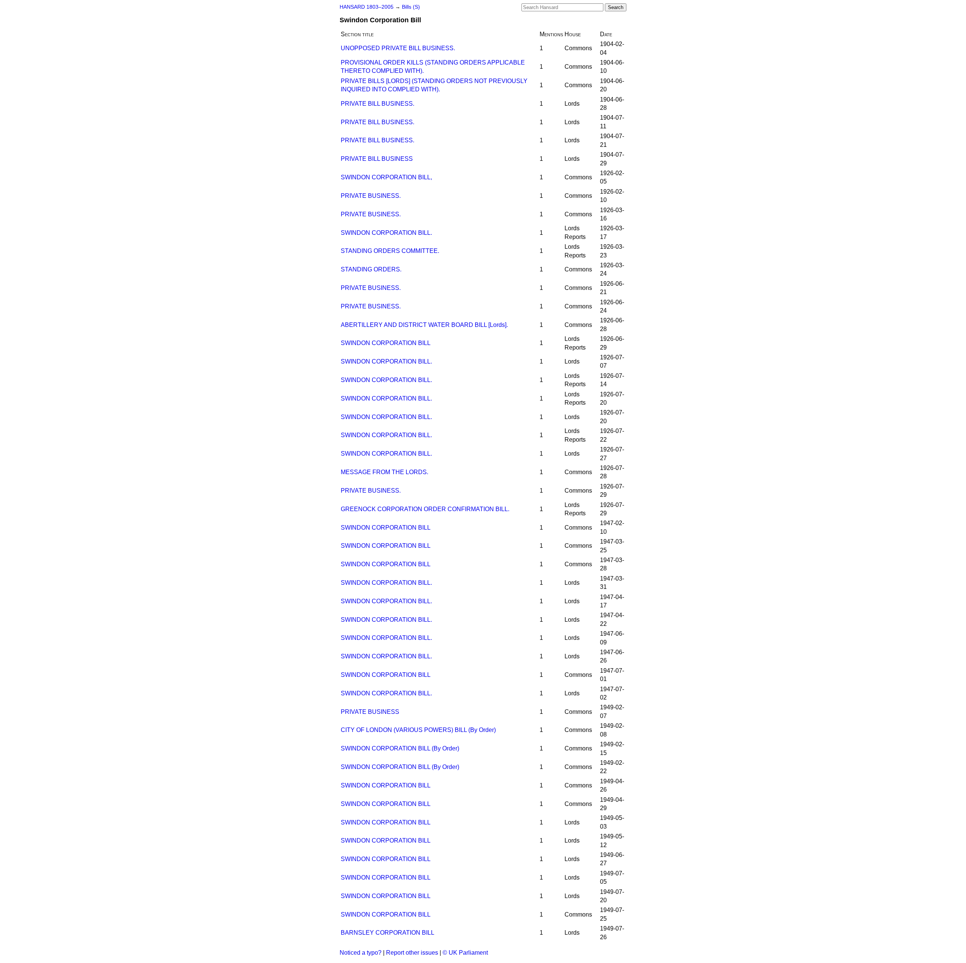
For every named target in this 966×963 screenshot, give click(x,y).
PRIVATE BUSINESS (370, 712)
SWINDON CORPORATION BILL (386, 343)
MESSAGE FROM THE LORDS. (384, 472)
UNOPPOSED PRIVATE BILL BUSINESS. (398, 48)
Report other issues (412, 952)
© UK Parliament (465, 952)
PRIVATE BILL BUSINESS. (377, 103)
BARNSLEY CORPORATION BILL (387, 932)
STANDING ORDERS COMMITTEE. (390, 251)
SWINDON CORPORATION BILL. (386, 233)
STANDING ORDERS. (371, 269)
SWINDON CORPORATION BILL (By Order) (400, 748)
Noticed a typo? (360, 952)
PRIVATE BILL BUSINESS (377, 159)
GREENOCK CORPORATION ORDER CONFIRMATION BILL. (425, 509)
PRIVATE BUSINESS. (371, 196)
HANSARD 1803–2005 (367, 7)
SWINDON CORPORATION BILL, (386, 177)
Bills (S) (411, 7)
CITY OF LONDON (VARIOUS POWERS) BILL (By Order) (418, 730)
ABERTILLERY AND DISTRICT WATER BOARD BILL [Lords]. (424, 325)
